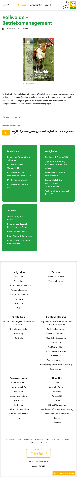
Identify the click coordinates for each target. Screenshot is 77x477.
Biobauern (22, 5)
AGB (48, 439)
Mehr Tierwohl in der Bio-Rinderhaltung (18, 242)
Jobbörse (19, 303)
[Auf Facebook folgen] (31, 453)
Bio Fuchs (18, 299)
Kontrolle (19, 338)
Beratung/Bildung (56, 317)
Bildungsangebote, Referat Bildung (56, 364)
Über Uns (57, 378)
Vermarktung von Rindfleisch (15, 218)
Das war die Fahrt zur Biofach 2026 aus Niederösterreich (54, 183)
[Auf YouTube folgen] (40, 453)
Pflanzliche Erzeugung (56, 338)
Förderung (18, 333)
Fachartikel (18, 281)
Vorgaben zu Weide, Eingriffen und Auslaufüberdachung (56, 323)
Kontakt (57, 422)
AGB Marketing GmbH (60, 439)
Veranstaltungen (56, 281)
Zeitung (18, 396)
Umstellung (18, 317)
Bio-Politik (18, 391)
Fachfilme (18, 405)
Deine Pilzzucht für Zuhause (19, 236)
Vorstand (57, 391)
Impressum (28, 439)
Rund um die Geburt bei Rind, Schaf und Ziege (18, 225)
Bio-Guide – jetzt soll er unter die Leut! (55, 174)
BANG (57, 400)
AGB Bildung (33, 443)
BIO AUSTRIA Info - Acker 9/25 (18, 186)
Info (19, 387)
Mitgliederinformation (19, 413)
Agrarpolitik (57, 396)
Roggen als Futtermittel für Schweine (19, 159)
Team (57, 382)
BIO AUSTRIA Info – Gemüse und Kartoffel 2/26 (19, 174)
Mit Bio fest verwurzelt (17, 180)
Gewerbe (49, 5)
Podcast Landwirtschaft (18, 409)
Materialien (56, 351)
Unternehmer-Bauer (19, 294)
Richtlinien (18, 276)
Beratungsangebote (56, 360)
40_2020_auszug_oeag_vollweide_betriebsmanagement (43, 131)
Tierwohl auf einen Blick (56, 333)
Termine (56, 272)
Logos (18, 418)
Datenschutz (39, 439)
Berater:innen (56, 369)
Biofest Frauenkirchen (17, 231)
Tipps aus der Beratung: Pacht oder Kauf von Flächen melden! (57, 164)
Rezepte (18, 307)
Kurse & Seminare (56, 276)
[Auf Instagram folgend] (45, 453)
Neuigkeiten (18, 272)
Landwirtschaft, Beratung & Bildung (57, 409)
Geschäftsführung (57, 387)
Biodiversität (55, 342)
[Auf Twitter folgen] (36, 453)
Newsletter (44, 443)
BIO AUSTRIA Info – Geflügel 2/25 (15, 166)
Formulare (18, 400)
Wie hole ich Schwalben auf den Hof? (57, 192)
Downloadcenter (19, 378)
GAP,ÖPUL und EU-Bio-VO (19, 285)
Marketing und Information (57, 413)
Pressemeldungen (19, 290)
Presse (57, 418)
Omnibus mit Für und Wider (57, 157)
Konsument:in (35, 5)
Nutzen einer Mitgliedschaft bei (18, 323)
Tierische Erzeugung (56, 329)
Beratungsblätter (18, 382)
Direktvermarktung (56, 347)
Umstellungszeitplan (18, 329)
